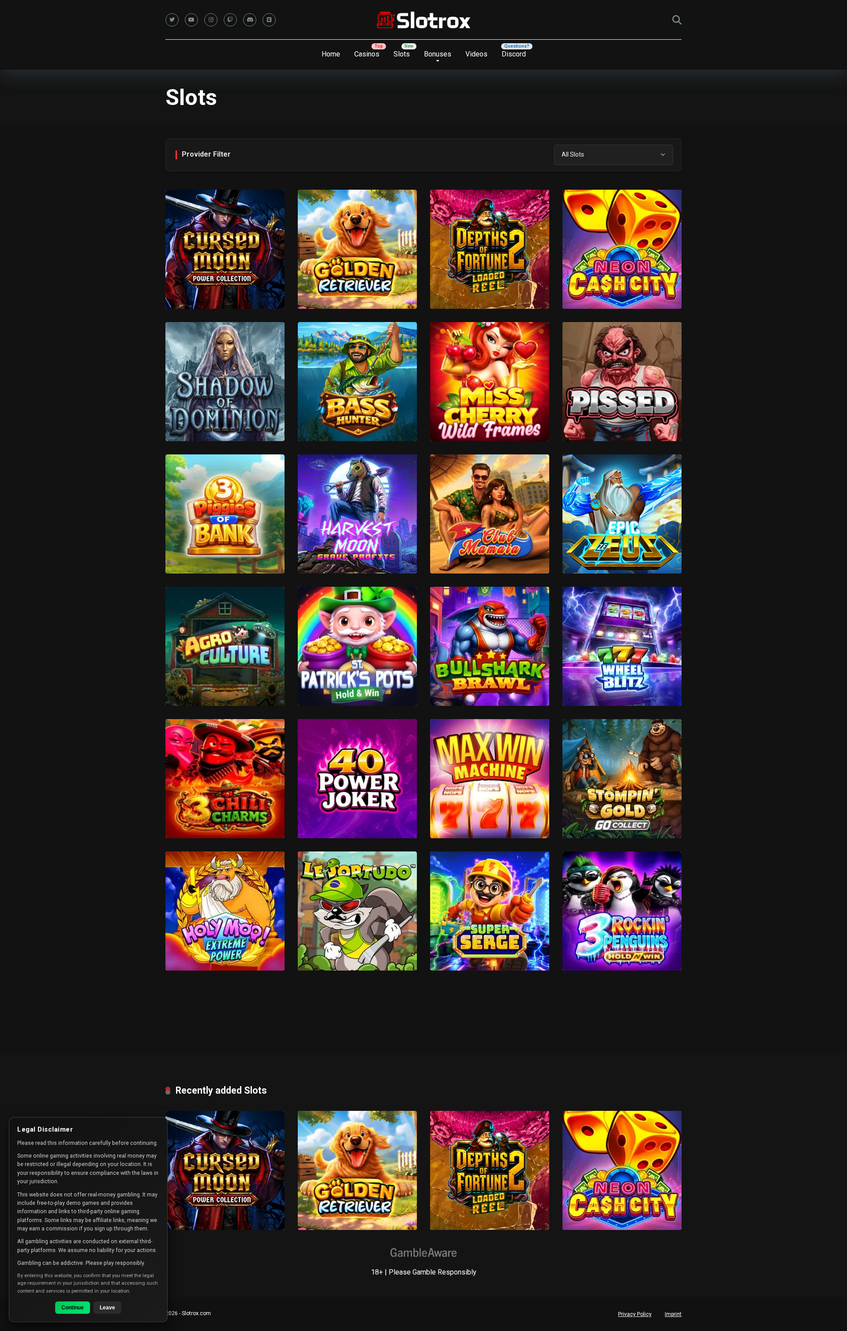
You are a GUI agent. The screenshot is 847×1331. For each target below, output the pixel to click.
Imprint (673, 1314)
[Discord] (249, 19)
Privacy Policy (635, 1314)
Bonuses (437, 54)
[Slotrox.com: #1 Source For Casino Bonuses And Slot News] (424, 20)
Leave (107, 1308)
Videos (476, 54)
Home (331, 54)
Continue (72, 1308)
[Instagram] (210, 19)
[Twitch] (230, 19)
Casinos (366, 54)
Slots (402, 54)
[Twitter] (172, 19)
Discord (514, 54)
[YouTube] (191, 19)
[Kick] (269, 19)
